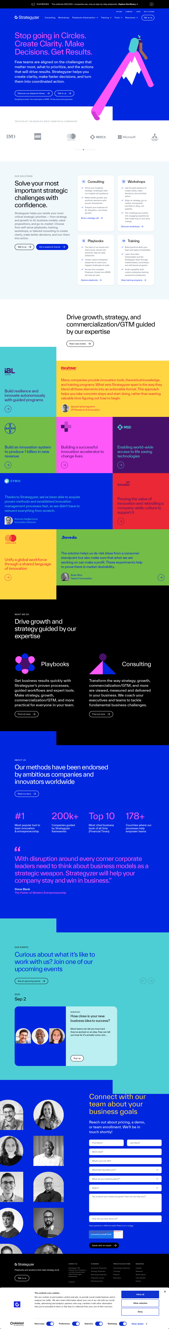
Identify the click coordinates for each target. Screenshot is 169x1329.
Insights (139, 1268)
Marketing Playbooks (99, 1274)
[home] (27, 18)
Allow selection (140, 1303)
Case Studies (140, 1278)
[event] (40, 1036)
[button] (85, 18)
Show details (138, 1324)
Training (105, 18)
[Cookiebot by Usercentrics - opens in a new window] (17, 1324)
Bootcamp (117, 1278)
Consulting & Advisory (121, 1268)
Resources (130, 18)
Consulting (50, 17)
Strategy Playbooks (98, 1271)
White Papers (141, 1274)
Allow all (140, 1294)
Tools (117, 18)
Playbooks (55, 663)
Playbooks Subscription (83, 18)
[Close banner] (165, 1292)
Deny (140, 1312)
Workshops (63, 17)
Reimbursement (97, 1281)
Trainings (116, 1271)
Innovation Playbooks (99, 1268)
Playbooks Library (97, 1278)
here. (131, 1226)
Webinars (139, 1271)
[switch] (76, 1324)
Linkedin (72, 1282)
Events (138, 1281)
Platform (116, 1274)
